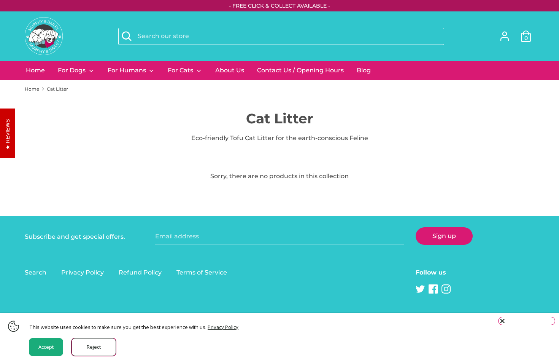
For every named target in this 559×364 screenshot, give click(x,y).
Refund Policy (140, 272)
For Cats (181, 70)
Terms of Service (201, 272)
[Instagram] (446, 289)
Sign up (444, 235)
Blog (364, 70)
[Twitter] (421, 289)
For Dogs (72, 70)
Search (35, 272)
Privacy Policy (82, 272)
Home (35, 70)
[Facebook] (434, 289)
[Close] (527, 321)
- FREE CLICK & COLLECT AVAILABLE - (279, 5)
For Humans (128, 70)
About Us (229, 70)
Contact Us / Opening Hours (300, 70)
